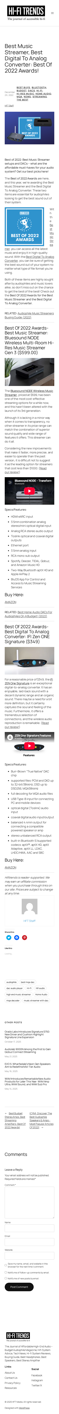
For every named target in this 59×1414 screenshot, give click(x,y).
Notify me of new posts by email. (23, 1278)
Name (8, 1222)
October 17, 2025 (13, 1041)
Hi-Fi (39, 90)
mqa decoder (13, 1000)
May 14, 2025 (11, 1088)
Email (7, 1236)
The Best (22, 99)
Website (9, 1249)
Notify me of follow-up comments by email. (28, 1272)
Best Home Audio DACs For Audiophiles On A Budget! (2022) (28, 614)
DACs (31, 90)
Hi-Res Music (25, 93)
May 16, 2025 (11, 1071)
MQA (19, 96)
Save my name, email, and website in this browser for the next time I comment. (28, 1265)
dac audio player (14, 988)
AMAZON (10, 602)
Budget (21, 90)
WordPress (24, 1407)
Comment (10, 1184)
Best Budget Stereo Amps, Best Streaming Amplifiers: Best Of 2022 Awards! (15, 1120)
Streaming (40, 96)
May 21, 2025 (11, 1056)
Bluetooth (39, 87)
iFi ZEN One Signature (29, 681)
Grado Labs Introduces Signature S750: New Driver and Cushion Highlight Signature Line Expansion (27, 1034)
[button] (29, 128)
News (27, 96)
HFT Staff (9, 105)
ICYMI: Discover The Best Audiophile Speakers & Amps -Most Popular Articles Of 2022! (41, 1120)
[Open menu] (52, 13)
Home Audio (43, 93)
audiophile (11, 982)
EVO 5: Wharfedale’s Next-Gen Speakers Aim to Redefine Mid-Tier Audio (28, 1065)
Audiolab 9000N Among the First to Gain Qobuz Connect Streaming (28, 1050)
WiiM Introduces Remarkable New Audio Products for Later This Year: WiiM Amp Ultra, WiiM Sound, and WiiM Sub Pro (28, 1081)
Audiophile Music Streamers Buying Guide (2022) (29, 315)
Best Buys (23, 87)
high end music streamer (18, 994)
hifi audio (40, 988)
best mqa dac (27, 982)
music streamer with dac (36, 1000)
